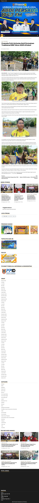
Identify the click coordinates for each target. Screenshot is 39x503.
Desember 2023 (3, 334)
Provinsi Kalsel (6, 41)
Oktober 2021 (3, 377)
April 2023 (3, 347)
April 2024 (3, 327)
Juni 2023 (2, 344)
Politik (2, 410)
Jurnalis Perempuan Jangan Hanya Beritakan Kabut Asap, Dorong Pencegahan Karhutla (19, 198)
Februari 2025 (3, 310)
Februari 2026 (3, 290)
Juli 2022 (2, 362)
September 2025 (4, 299)
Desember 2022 (3, 354)
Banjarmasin (3, 194)
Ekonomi (2, 392)
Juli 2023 (2, 342)
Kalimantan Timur (4, 400)
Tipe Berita (3, 427)
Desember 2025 (3, 294)
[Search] (37, 36)
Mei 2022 (2, 366)
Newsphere (20, 501)
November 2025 (4, 295)
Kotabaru (2, 402)
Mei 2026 (2, 285)
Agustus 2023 (3, 341)
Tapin (2, 425)
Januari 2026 (3, 292)
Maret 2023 (3, 349)
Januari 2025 (3, 312)
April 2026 (3, 287)
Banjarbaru (28, 194)
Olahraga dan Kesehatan (5, 407)
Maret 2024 (3, 329)
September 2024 (4, 319)
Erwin (9, 448)
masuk (8, 209)
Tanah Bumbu (3, 422)
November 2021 (4, 376)
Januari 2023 (3, 352)
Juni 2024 (2, 324)
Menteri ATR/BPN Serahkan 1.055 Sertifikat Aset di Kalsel (28, 177)
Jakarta (2, 399)
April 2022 (3, 367)
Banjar (2, 385)
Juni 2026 (2, 284)
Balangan (2, 384)
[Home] (1, 35)
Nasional (2, 404)
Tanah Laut (3, 424)
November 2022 (4, 356)
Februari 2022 (3, 371)
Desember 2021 (3, 374)
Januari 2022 (3, 372)
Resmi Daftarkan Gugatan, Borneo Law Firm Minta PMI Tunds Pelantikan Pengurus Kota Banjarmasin (6, 198)
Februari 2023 (3, 351)
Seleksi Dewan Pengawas (5, 415)
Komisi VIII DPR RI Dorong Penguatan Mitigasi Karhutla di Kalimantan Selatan (31, 197)
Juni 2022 (2, 364)
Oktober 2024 (3, 317)
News (2, 41)
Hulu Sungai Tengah (4, 395)
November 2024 (4, 315)
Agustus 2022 (3, 361)
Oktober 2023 (3, 337)
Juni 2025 (2, 304)
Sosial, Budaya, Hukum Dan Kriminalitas (7, 417)
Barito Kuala (3, 390)
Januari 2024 (3, 332)
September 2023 (4, 339)
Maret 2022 (3, 369)
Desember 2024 (3, 314)
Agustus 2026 (3, 280)
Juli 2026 (2, 282)
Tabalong (2, 420)
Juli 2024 (2, 322)
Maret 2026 (3, 289)
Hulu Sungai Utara (4, 397)
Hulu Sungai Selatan (4, 394)
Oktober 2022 (3, 357)
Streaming (3, 419)
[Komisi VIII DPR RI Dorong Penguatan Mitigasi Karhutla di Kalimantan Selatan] (32, 188)
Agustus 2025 (3, 300)
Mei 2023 (2, 346)
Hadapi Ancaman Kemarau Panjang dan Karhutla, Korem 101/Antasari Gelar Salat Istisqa (29, 463)
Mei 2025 (2, 305)
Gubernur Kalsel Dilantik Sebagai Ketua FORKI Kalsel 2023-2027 (10, 177)
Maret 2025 (3, 309)
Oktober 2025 (3, 297)
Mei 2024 (2, 325)
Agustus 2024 (3, 320)
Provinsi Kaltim (3, 414)
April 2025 (3, 307)
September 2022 (4, 359)
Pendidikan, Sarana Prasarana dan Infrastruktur (9, 409)
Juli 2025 (2, 302)
